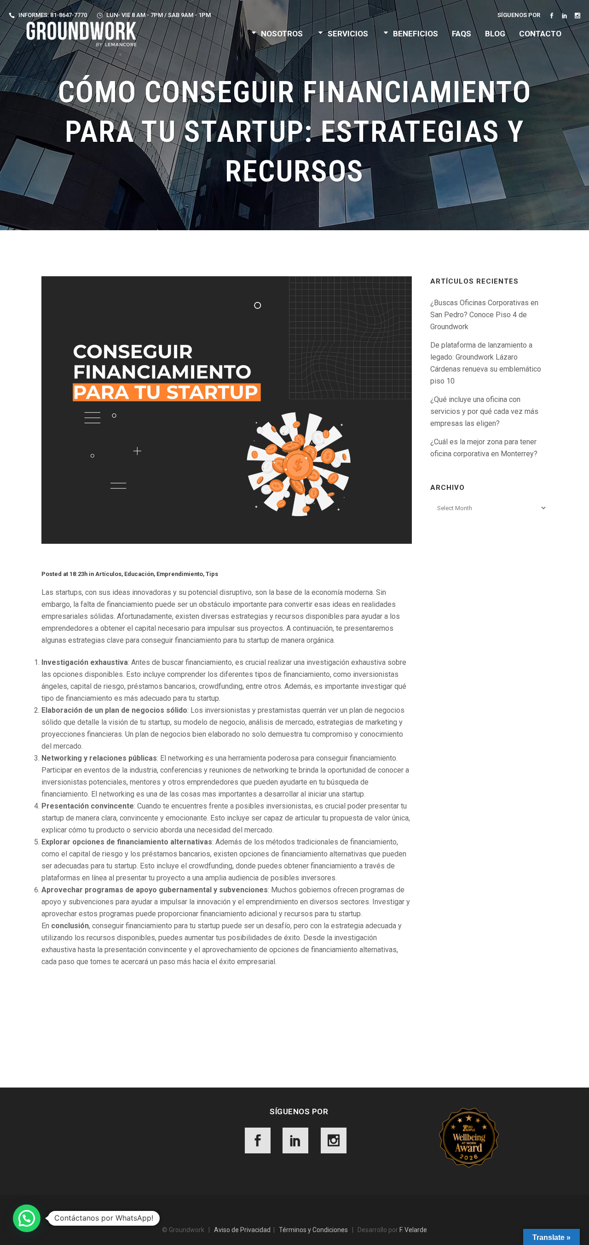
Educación (139, 573)
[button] (26, 1218)
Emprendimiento (179, 573)
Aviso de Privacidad (242, 1229)
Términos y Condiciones (313, 1229)
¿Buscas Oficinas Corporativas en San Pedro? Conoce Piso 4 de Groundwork (484, 314)
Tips (212, 573)
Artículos (108, 573)
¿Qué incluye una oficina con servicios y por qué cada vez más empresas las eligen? (484, 411)
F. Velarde (413, 1229)
